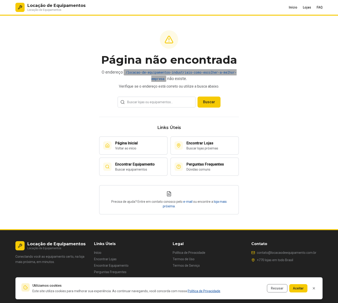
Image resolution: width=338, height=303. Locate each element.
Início (293, 7)
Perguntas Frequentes (110, 272)
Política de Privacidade (189, 252)
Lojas (307, 7)
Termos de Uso (184, 259)
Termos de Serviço (186, 265)
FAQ (320, 7)
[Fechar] (314, 288)
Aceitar (298, 288)
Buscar (209, 102)
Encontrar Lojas (105, 259)
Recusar (277, 288)
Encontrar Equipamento (111, 265)
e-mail (187, 201)
